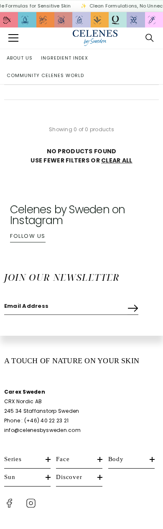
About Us (20, 58)
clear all (116, 160)
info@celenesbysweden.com (42, 430)
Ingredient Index (64, 58)
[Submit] (132, 306)
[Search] (150, 38)
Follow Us (28, 236)
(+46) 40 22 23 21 (46, 420)
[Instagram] (30, 503)
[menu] (13, 38)
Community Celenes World (45, 75)
